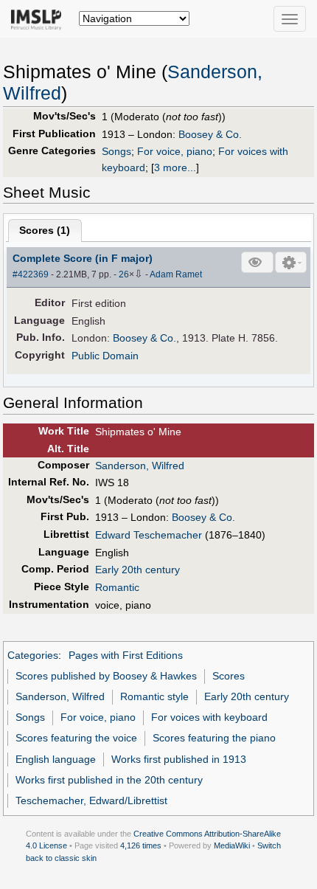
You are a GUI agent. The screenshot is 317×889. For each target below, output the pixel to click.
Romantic (117, 587)
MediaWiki (232, 845)
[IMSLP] (39, 18)
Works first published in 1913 (178, 759)
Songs (116, 151)
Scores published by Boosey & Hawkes (106, 676)
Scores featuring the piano (214, 738)
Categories (32, 655)
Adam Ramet (176, 274)
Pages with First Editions (126, 655)
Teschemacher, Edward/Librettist (91, 800)
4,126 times (140, 845)
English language (55, 759)
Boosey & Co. (210, 134)
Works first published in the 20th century (109, 780)
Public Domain (105, 356)
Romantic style (154, 696)
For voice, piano (174, 151)
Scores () (44, 230)
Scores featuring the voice (76, 738)
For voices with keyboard (209, 717)
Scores (228, 676)
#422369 (31, 274)
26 (124, 274)
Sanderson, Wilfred (139, 465)
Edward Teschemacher (148, 535)
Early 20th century (137, 569)
